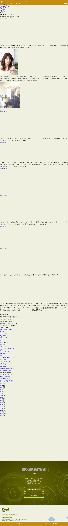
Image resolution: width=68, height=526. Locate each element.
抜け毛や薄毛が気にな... (6, 374)
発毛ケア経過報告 (5, 376)
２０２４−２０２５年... (6, 382)
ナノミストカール (5, 359)
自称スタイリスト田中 (6, 329)
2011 (1, 414)
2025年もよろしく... (5, 378)
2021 (1, 395)
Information (3, 335)
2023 (1, 391)
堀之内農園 (3, 366)
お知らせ (2, 344)
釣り (1, 355)
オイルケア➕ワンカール (7, 348)
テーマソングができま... (6, 380)
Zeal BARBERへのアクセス (7, 357)
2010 (1, 415)
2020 (1, 397)
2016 (1, 404)
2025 (1, 387)
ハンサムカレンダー (5, 361)
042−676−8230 (51, 524)
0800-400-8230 (34, 489)
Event (1, 339)
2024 (1, 389)
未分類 (2, 331)
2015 (1, 406)
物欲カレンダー (4, 337)
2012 (1, 412)
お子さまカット (4, 365)
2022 (1, 393)
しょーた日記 (3, 333)
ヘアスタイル (3, 363)
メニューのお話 (4, 342)
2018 (1, 401)
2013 (1, 410)
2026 (1, 386)
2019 (1, 399)
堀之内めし (3, 353)
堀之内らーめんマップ (6, 370)
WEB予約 (17, 524)
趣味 (1, 350)
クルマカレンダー (5, 346)
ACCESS (34, 495)
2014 (1, 408)
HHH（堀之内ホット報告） (7, 368)
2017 (1, 402)
